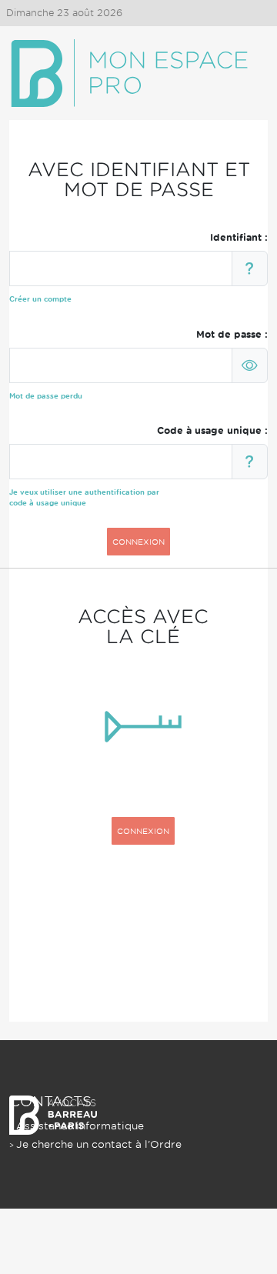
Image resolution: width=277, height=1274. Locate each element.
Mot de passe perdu (45, 396)
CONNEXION (138, 541)
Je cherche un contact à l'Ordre (99, 1144)
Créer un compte (40, 299)
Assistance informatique (80, 1126)
